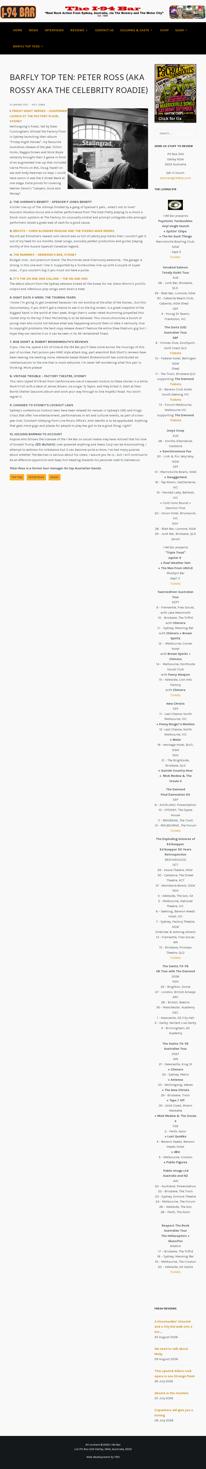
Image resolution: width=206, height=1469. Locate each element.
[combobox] (175, 133)
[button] (79, 30)
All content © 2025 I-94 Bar (103, 1444)
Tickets (175, 257)
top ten (16, 477)
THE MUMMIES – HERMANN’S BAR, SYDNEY (44, 255)
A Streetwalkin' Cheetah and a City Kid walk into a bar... (173, 1327)
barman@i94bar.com (175, 178)
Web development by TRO (103, 1457)
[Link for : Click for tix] (175, 93)
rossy (54, 477)
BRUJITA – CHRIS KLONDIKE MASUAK (40, 231)
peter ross (36, 477)
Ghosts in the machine (171, 1393)
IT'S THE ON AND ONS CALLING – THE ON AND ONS (50, 279)
